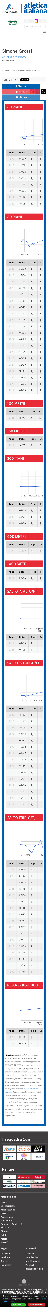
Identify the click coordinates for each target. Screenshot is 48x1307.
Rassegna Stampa (34, 1269)
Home (4, 1202)
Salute (4, 1235)
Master (4, 1231)
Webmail (29, 1265)
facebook (26, 21)
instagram (36, 21)
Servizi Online (32, 1257)
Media (4, 1239)
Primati (22, 91)
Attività (4, 1242)
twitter (31, 21)
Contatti (29, 1253)
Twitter (4, 1261)
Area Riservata (32, 1261)
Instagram (6, 1265)
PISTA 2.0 (5, 1213)
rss (41, 21)
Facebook (5, 1257)
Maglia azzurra (8, 1209)
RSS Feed (5, 1253)
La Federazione (8, 1206)
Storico (22, 97)
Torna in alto (24, 1285)
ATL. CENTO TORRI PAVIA (14, 57)
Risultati (22, 86)
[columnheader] (11, 152)
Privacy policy (9, 1302)
